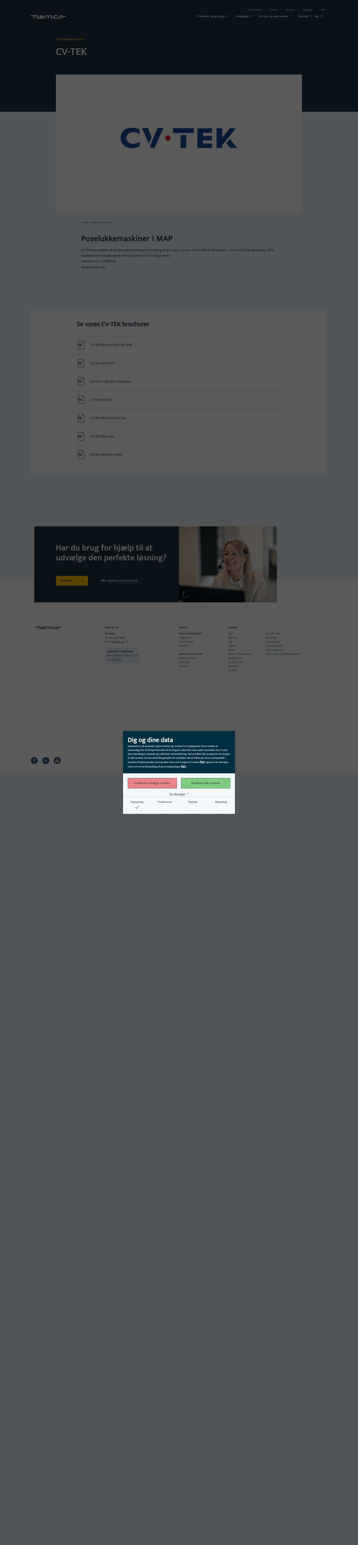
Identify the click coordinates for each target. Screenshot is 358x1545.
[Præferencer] (165, 807)
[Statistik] (193, 807)
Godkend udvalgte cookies (152, 783)
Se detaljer (177, 794)
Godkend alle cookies (205, 783)
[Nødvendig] (137, 807)
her (202, 762)
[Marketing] (221, 807)
